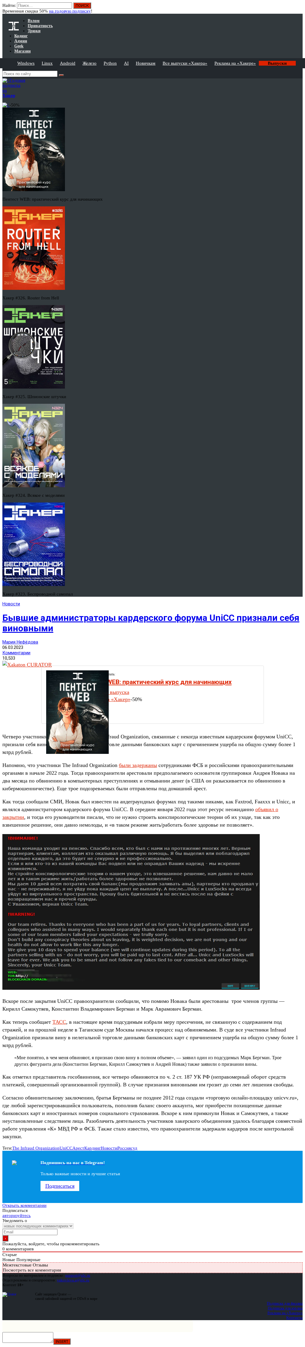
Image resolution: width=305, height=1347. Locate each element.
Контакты (294, 1317)
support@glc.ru (77, 1275)
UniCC (66, 1148)
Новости (11, 604)
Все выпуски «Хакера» (185, 63)
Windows (26, 63)
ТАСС (59, 1022)
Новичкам (145, 63)
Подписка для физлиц (285, 1303)
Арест (78, 1148)
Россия (124, 1148)
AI (126, 63)
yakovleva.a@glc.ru (73, 1280)
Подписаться (59, 1186)
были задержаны (138, 765)
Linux (47, 63)
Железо (90, 63)
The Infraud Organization (36, 1148)
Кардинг (92, 1148)
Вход (299, 8)
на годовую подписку (70, 11)
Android (67, 63)
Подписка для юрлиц (285, 1308)
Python (110, 63)
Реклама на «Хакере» (235, 63)
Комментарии (16, 652)
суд (134, 1148)
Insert (62, 1341)
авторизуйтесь (16, 1215)
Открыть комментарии (24, 1205)
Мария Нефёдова (20, 642)
